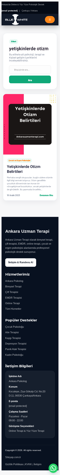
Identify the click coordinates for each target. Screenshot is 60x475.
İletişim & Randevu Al (20, 262)
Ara (30, 80)
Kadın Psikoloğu (14, 355)
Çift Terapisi (11, 292)
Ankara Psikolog (14, 281)
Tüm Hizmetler (13, 309)
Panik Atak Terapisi (15, 349)
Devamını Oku (46, 195)
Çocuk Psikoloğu (14, 327)
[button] (53, 468)
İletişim (37, 464)
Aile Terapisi (12, 332)
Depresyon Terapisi (15, 343)
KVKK (28, 464)
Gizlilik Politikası (14, 464)
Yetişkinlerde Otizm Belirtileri (23, 169)
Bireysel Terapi (13, 286)
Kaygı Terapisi (13, 338)
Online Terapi (12, 303)
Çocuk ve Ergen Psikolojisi (19, 160)
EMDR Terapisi (13, 297)
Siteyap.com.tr (13, 457)
